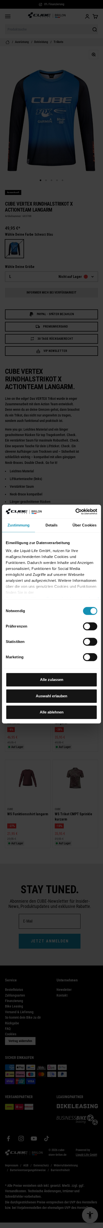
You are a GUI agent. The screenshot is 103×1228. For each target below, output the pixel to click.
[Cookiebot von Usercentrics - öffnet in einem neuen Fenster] (75, 511)
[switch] (90, 626)
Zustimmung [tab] (19, 525)
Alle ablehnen (52, 712)
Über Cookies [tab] (84, 525)
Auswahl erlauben (51, 696)
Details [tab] (52, 525)
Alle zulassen (51, 679)
